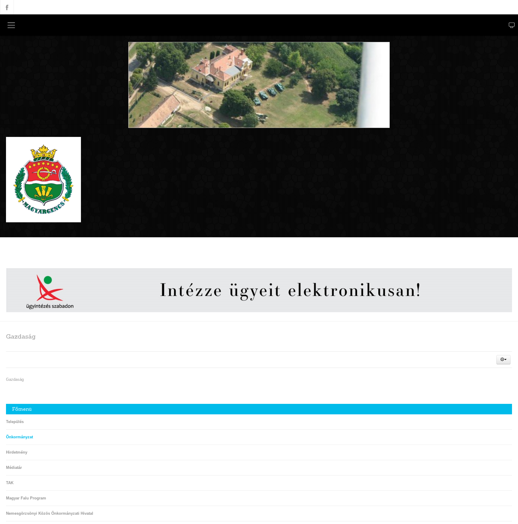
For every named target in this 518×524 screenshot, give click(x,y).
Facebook (6, 7)
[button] (503, 361)
